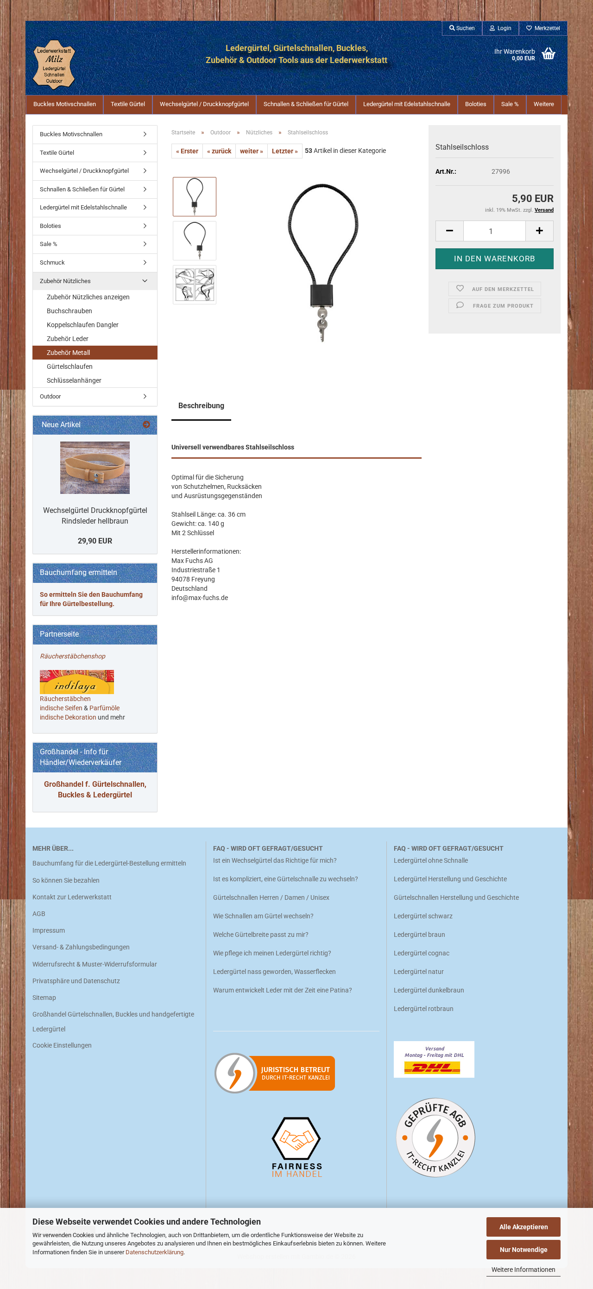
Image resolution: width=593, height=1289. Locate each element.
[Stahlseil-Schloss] (323, 262)
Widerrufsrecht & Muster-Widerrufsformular (94, 964)
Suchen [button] (465, 28)
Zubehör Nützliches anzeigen (88, 297)
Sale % (510, 104)
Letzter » (285, 151)
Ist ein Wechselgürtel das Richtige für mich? (275, 860)
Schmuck (52, 262)
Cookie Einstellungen (62, 1045)
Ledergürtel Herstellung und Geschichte (450, 879)
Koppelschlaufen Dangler (83, 325)
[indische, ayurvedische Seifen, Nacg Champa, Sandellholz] (83, 708)
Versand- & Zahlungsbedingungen (81, 947)
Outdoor (50, 396)
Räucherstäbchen (65, 698)
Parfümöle (104, 708)
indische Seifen (61, 708)
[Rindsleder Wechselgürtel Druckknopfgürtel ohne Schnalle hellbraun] (95, 468)
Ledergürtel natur (419, 971)
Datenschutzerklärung (154, 1252)
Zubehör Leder (67, 338)
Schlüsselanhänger (74, 380)
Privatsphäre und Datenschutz (76, 981)
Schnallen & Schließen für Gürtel (306, 104)
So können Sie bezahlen (66, 880)
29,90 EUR (95, 541)
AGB (38, 913)
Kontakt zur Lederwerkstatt (72, 897)
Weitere (544, 104)
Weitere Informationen (523, 1269)
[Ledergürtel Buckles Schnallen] (70, 65)
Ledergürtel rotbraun (424, 1008)
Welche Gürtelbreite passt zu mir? (261, 934)
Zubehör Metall (68, 352)
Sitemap (44, 997)
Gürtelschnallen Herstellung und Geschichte (456, 897)
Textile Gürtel (128, 104)
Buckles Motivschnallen (64, 104)
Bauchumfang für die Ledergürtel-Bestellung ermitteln (109, 863)
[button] (449, 231)
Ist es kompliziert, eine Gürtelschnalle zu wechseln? (285, 879)
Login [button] (503, 28)
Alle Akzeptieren (523, 1227)
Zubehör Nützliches (65, 281)
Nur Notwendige (524, 1249)
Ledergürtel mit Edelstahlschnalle (406, 104)
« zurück (219, 151)
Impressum (48, 930)
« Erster (187, 151)
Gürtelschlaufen (70, 366)
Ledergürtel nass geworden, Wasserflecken (274, 971)
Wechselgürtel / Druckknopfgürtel (204, 104)
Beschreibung (201, 405)
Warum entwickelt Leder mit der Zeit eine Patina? (282, 990)
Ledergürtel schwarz (423, 916)
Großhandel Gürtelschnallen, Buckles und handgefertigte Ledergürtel (113, 1022)
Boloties (475, 104)
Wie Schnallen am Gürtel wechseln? (264, 916)
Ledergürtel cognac (421, 953)
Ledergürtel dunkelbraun (429, 990)
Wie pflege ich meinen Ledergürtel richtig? (272, 953)
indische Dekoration (68, 717)
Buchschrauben (69, 311)
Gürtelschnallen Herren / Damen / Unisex (271, 897)
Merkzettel (546, 28)
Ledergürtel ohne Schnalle (431, 860)
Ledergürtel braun (419, 934)
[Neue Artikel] (146, 425)
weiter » (251, 151)
